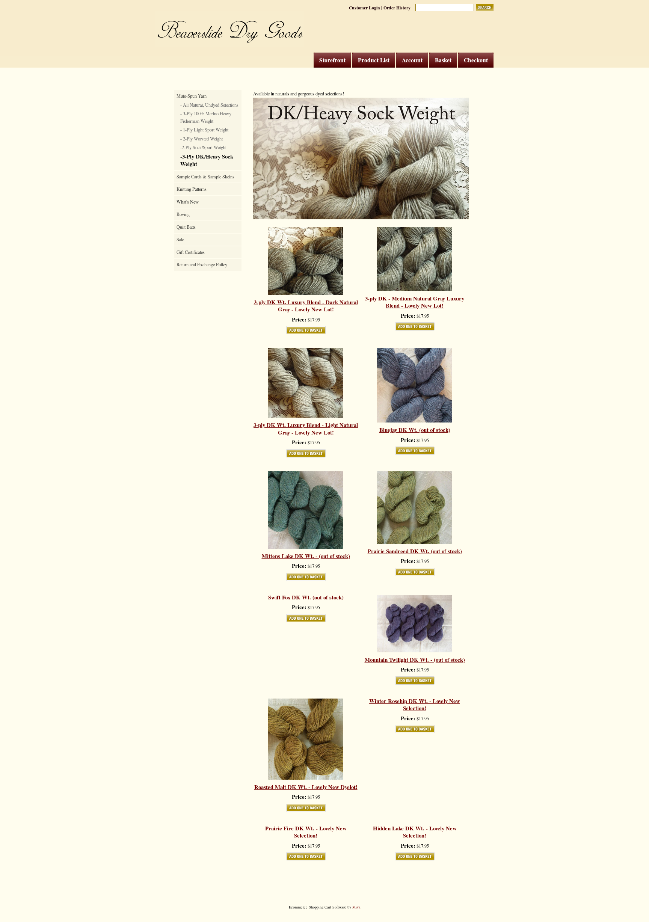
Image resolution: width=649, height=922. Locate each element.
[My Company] (229, 29)
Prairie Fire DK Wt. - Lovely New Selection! (306, 832)
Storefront (332, 60)
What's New (188, 202)
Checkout (476, 60)
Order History (397, 8)
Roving (183, 214)
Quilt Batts (186, 227)
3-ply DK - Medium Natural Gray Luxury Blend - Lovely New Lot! (414, 302)
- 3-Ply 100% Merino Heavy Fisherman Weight (205, 117)
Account (412, 60)
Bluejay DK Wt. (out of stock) (414, 430)
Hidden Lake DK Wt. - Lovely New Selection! (415, 832)
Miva (356, 907)
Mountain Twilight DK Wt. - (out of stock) (415, 660)
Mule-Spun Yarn (192, 96)
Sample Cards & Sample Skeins (205, 177)
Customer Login (364, 8)
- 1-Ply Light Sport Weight (204, 130)
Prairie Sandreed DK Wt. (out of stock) (415, 551)
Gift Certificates (191, 252)
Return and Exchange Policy (202, 264)
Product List (373, 60)
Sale (180, 239)
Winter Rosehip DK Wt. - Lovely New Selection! (414, 704)
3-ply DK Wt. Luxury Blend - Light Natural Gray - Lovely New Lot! (306, 428)
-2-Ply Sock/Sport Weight (203, 147)
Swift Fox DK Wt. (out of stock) (306, 597)
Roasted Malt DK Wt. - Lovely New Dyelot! (306, 787)
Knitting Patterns (192, 189)
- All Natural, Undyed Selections (209, 105)
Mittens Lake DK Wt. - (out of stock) (306, 556)
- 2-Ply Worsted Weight (201, 139)
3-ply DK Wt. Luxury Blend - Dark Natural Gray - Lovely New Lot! (306, 306)
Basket (443, 60)
